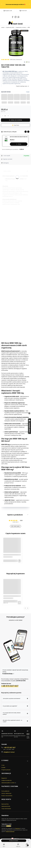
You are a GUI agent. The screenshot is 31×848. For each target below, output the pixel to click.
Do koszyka (19, 602)
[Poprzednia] (1, 4)
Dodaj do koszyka (16, 120)
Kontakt (3, 767)
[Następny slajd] (28, 132)
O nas (3, 765)
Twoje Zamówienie (6, 808)
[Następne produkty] (27, 608)
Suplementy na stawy (21, 27)
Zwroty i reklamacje (6, 793)
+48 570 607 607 (9, 685)
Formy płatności (5, 791)
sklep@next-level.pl (9, 752)
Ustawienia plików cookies (8, 782)
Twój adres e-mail (6, 824)
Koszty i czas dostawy (7, 795)
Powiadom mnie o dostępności (19, 560)
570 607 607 (24, 10)
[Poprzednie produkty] (25, 608)
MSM (29, 27)
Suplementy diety (10, 27)
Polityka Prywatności (7, 780)
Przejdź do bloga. (7, 673)
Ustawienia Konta (6, 806)
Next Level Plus (5, 804)
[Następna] (29, 4)
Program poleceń (6, 769)
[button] (15, 514)
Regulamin (4, 778)
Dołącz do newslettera (8, 826)
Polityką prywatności (10, 831)
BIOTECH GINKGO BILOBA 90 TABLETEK (18, 136)
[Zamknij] (29, 413)
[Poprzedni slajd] (25, 132)
